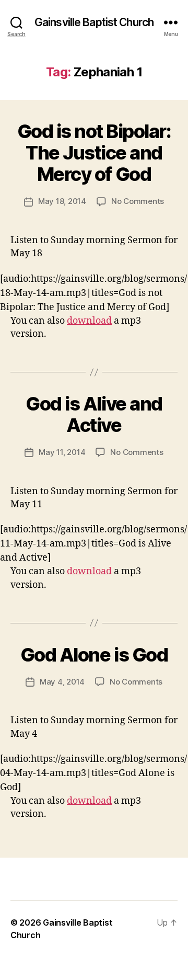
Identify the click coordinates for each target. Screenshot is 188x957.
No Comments (137, 201)
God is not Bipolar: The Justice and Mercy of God (94, 153)
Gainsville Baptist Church (94, 22)
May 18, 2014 (62, 201)
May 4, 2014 (62, 682)
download (89, 321)
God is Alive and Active (94, 414)
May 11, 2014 (62, 452)
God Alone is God (94, 654)
